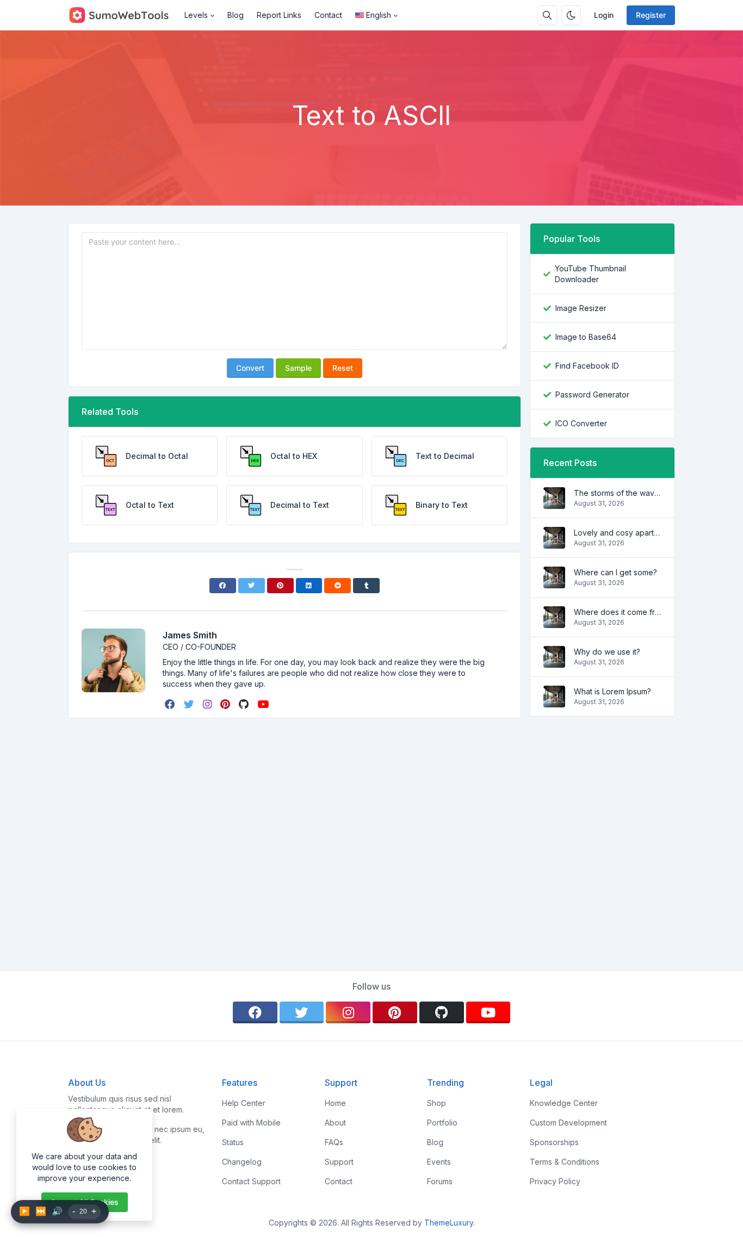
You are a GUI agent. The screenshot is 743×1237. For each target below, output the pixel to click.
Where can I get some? (615, 572)
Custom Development (568, 1122)
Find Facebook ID (587, 365)
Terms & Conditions (564, 1161)
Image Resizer (580, 308)
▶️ (24, 1211)
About (335, 1122)
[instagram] (208, 704)
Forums (440, 1181)
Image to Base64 (585, 336)
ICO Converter (581, 423)
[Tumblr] (366, 585)
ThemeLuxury (448, 1222)
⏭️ (40, 1211)
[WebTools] (123, 15)
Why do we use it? (607, 651)
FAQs (334, 1142)
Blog (235, 15)
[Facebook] (222, 585)
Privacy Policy (555, 1181)
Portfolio (442, 1122)
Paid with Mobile (251, 1122)
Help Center (243, 1103)
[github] (245, 704)
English (378, 15)
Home (335, 1103)
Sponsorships (554, 1142)
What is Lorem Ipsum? (612, 691)
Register (651, 15)
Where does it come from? (617, 612)
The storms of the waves (617, 493)
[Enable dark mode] (571, 15)
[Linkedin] (309, 585)
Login (604, 15)
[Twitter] (251, 585)
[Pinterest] (280, 585)
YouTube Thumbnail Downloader (590, 274)
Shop (436, 1103)
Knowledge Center (564, 1103)
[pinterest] (226, 704)
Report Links (279, 15)
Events (439, 1161)
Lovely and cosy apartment (617, 532)
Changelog (242, 1161)
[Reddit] (337, 585)
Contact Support (251, 1181)
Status (233, 1142)
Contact (328, 15)
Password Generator (592, 394)
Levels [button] (196, 15)
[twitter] (190, 704)
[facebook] (171, 704)
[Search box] (547, 15)
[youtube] (264, 704)
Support (339, 1161)
